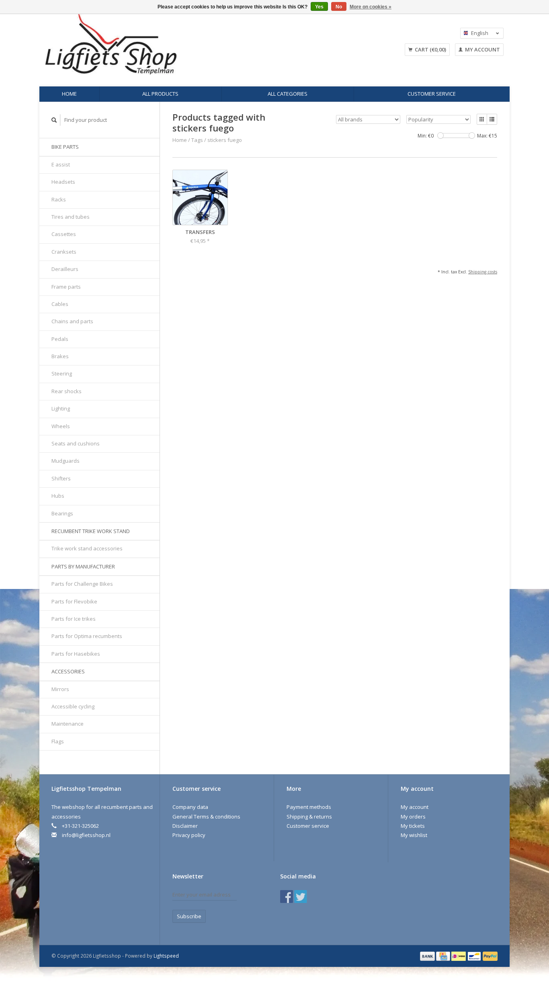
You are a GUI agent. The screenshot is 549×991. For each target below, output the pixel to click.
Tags (197, 140)
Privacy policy (188, 835)
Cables (59, 304)
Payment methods (309, 806)
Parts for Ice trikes (73, 618)
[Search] (54, 120)
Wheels (60, 426)
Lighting (60, 408)
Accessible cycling (72, 706)
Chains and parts (72, 321)
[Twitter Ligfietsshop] (300, 896)
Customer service (432, 93)
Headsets (63, 181)
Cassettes (63, 234)
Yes (319, 7)
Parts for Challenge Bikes (82, 583)
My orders (413, 816)
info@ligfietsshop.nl (86, 835)
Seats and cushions (75, 443)
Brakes (60, 356)
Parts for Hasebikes (75, 653)
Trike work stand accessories (87, 548)
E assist (60, 164)
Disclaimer (185, 825)
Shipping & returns (309, 816)
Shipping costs (482, 272)
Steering (61, 373)
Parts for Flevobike (74, 601)
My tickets (413, 825)
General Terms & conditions (206, 816)
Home (69, 93)
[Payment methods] (428, 955)
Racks (58, 199)
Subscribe (189, 916)
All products (160, 93)
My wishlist (414, 835)
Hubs (57, 495)
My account (482, 49)
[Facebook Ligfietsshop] (286, 896)
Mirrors (60, 689)
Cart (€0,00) (430, 49)
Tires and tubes (70, 216)
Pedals (59, 339)
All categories (287, 93)
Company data (190, 806)
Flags (57, 741)
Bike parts (65, 146)
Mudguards (65, 460)
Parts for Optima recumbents (86, 636)
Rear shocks (66, 391)
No (339, 7)
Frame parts (66, 286)
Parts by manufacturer (83, 566)
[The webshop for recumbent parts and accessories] (176, 44)
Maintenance (67, 723)
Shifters (61, 478)
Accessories (68, 671)
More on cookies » (370, 7)
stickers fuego (224, 140)
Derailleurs (64, 269)
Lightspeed (166, 955)
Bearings (62, 513)
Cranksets (63, 251)
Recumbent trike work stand (90, 531)
